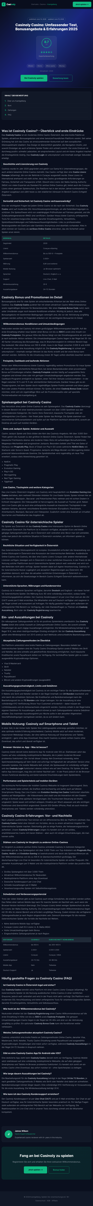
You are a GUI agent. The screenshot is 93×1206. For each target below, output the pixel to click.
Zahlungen (12, 110)
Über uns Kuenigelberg (16, 101)
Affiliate (55, 1201)
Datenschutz (40, 1201)
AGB (48, 1201)
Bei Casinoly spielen (33, 78)
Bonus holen (59, 1170)
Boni (9, 105)
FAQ (9, 115)
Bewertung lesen (60, 78)
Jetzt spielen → (82, 4)
